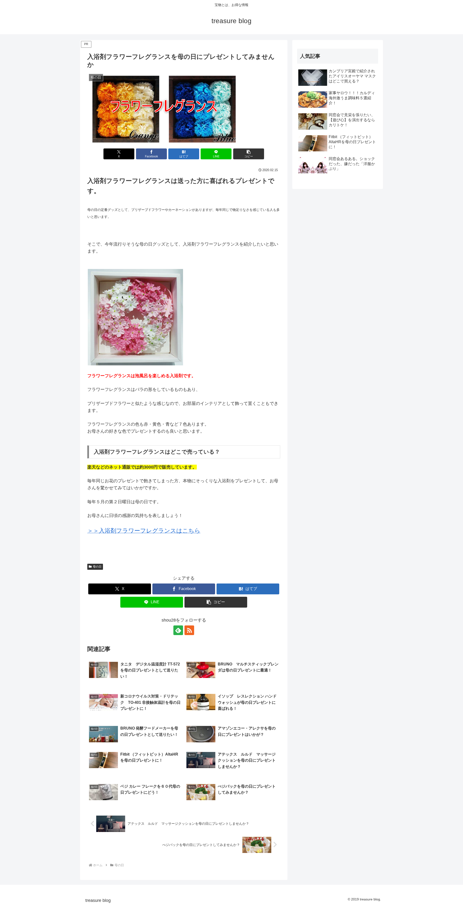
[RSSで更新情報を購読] (189, 630)
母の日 (97, 566)
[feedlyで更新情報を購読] (178, 630)
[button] (248, 153)
